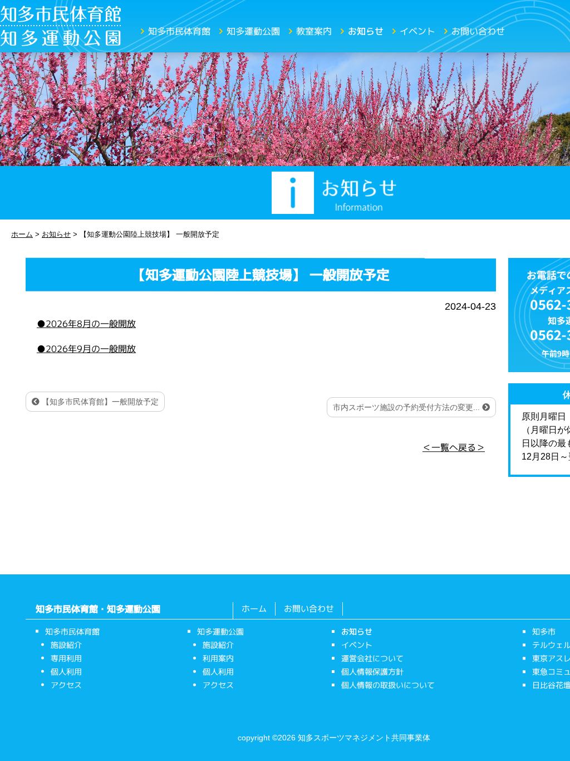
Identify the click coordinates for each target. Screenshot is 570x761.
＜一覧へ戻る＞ (453, 447)
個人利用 (66, 671)
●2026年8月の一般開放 (86, 323)
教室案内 (314, 31)
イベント (417, 31)
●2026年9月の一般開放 (86, 348)
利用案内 (218, 658)
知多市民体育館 (179, 31)
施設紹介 (66, 645)
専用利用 (66, 658)
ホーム (254, 608)
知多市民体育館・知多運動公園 (98, 609)
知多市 (544, 631)
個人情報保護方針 (372, 671)
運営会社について (372, 658)
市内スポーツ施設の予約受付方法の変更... (407, 407)
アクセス (66, 685)
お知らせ (366, 31)
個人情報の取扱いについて (388, 685)
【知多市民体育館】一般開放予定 (99, 401)
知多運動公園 (253, 31)
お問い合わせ (478, 31)
